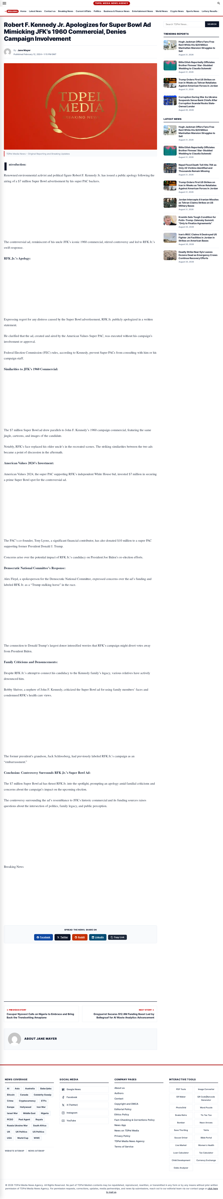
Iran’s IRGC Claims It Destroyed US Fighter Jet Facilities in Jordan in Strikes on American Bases (198, 237)
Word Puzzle (206, 1107)
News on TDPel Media (126, 1130)
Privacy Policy (122, 1135)
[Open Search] (218, 3)
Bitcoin (11, 1094)
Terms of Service (123, 1146)
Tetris (206, 1130)
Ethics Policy (121, 1114)
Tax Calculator (206, 1153)
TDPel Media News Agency (111, 3)
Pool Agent (24, 1119)
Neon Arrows (206, 1122)
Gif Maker (181, 1097)
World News (162, 11)
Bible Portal (206, 1137)
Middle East (29, 1113)
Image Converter (206, 1089)
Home (23, 11)
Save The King (181, 1130)
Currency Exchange (206, 1160)
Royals (39, 1119)
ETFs (43, 1100)
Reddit (81, 937)
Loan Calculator (181, 1153)
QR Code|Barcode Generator (206, 1098)
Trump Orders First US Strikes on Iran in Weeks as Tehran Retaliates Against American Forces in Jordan (198, 82)
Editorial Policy (122, 1109)
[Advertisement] (80, 201)
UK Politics (21, 1131)
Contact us (50, 11)
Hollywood (25, 1107)
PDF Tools (181, 1089)
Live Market (181, 1145)
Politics (97, 11)
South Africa (39, 1125)
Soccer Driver (181, 1137)
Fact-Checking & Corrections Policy (134, 1119)
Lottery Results (209, 11)
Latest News (35, 11)
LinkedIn (99, 937)
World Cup (22, 1138)
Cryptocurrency (27, 1100)
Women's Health (206, 1145)
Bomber (181, 1122)
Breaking (12, 11)
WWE (37, 1138)
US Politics (38, 1131)
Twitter (64, 937)
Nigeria (45, 1113)
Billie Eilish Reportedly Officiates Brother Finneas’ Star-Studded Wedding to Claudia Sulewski (197, 65)
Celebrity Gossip (42, 1094)
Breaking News (65, 11)
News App (120, 1125)
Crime (10, 1100)
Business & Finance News (116, 11)
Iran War (41, 1107)
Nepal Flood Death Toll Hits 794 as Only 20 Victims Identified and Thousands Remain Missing (197, 167)
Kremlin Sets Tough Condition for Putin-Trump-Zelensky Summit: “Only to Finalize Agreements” (197, 220)
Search (212, 24)
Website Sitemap (14, 1151)
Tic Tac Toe (206, 1115)
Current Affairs (83, 11)
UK (8, 1131)
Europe (10, 1107)
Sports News (192, 11)
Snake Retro (181, 1115)
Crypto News (177, 11)
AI (8, 1088)
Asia (17, 1088)
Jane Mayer (24, 50)
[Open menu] (4, 3)
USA (9, 1138)
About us (119, 1088)
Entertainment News (142, 11)
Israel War (12, 1113)
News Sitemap (36, 1151)
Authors (119, 1093)
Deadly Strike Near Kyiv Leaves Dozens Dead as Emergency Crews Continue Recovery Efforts (198, 255)
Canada (24, 1094)
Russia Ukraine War (17, 1125)
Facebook (45, 937)
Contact (118, 1098)
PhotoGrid (181, 1107)
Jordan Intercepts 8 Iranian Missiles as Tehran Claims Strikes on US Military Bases (199, 202)
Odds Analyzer (181, 1168)
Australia (30, 1088)
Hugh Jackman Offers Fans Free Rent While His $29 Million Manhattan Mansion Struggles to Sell (197, 46)
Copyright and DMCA (126, 1103)
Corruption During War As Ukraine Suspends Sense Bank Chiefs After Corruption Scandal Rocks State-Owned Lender (198, 102)
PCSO (10, 1119)
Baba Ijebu (45, 1088)
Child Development (181, 1160)
